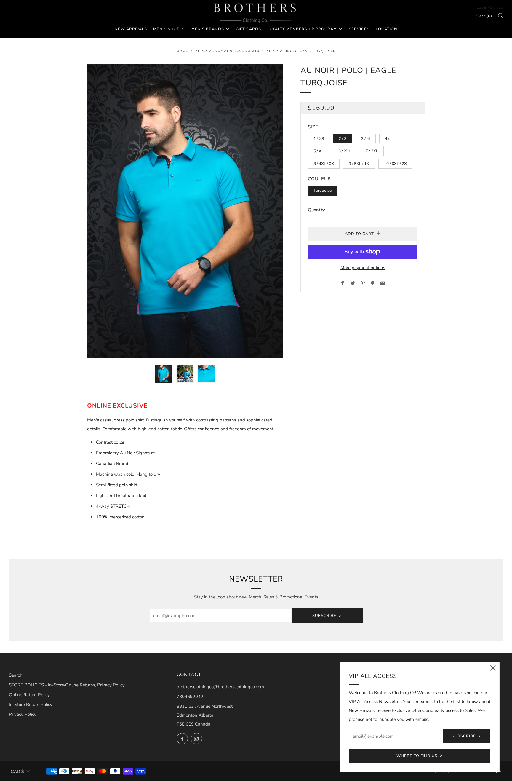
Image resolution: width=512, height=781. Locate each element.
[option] (185, 211)
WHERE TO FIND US (416, 755)
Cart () (484, 16)
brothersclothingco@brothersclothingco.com (220, 687)
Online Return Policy (29, 695)
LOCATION (386, 29)
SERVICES (359, 29)
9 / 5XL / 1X (359, 164)
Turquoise (322, 190)
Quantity (316, 210)
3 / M (365, 138)
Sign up (496, 7)
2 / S (342, 138)
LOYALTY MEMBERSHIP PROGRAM (302, 29)
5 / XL (318, 151)
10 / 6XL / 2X (395, 164)
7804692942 (190, 696)
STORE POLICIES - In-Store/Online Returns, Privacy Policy (67, 685)
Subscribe (324, 615)
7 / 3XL (372, 151)
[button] (163, 374)
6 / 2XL (344, 151)
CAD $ (17, 771)
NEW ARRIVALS (131, 29)
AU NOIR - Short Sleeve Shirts (227, 51)
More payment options (362, 268)
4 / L (388, 138)
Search (16, 675)
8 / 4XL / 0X (323, 164)
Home (182, 51)
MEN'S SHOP (166, 29)
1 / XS (318, 138)
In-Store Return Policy (30, 704)
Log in (482, 7)
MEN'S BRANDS (207, 29)
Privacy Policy (22, 714)
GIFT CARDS (248, 29)
